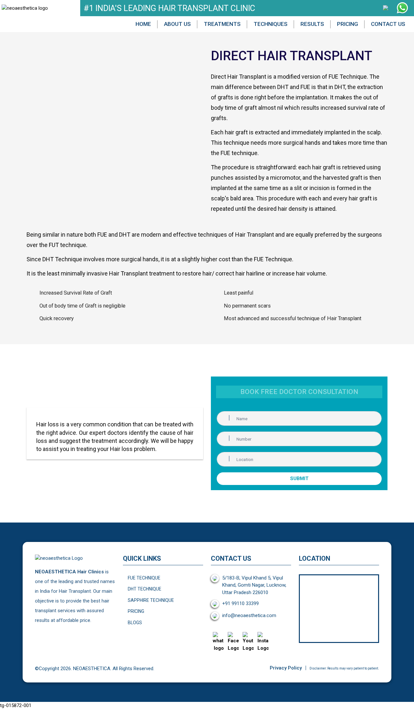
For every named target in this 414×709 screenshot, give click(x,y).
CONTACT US (388, 24)
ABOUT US (177, 24)
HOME (143, 24)
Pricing (136, 611)
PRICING (347, 24)
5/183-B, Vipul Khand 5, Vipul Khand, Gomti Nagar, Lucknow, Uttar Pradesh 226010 (254, 585)
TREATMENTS (222, 24)
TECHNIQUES (271, 24)
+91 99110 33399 (240, 603)
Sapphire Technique (151, 600)
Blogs (135, 622)
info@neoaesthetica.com (249, 615)
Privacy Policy (286, 668)
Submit (299, 478)
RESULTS (312, 24)
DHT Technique (144, 588)
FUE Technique (144, 577)
